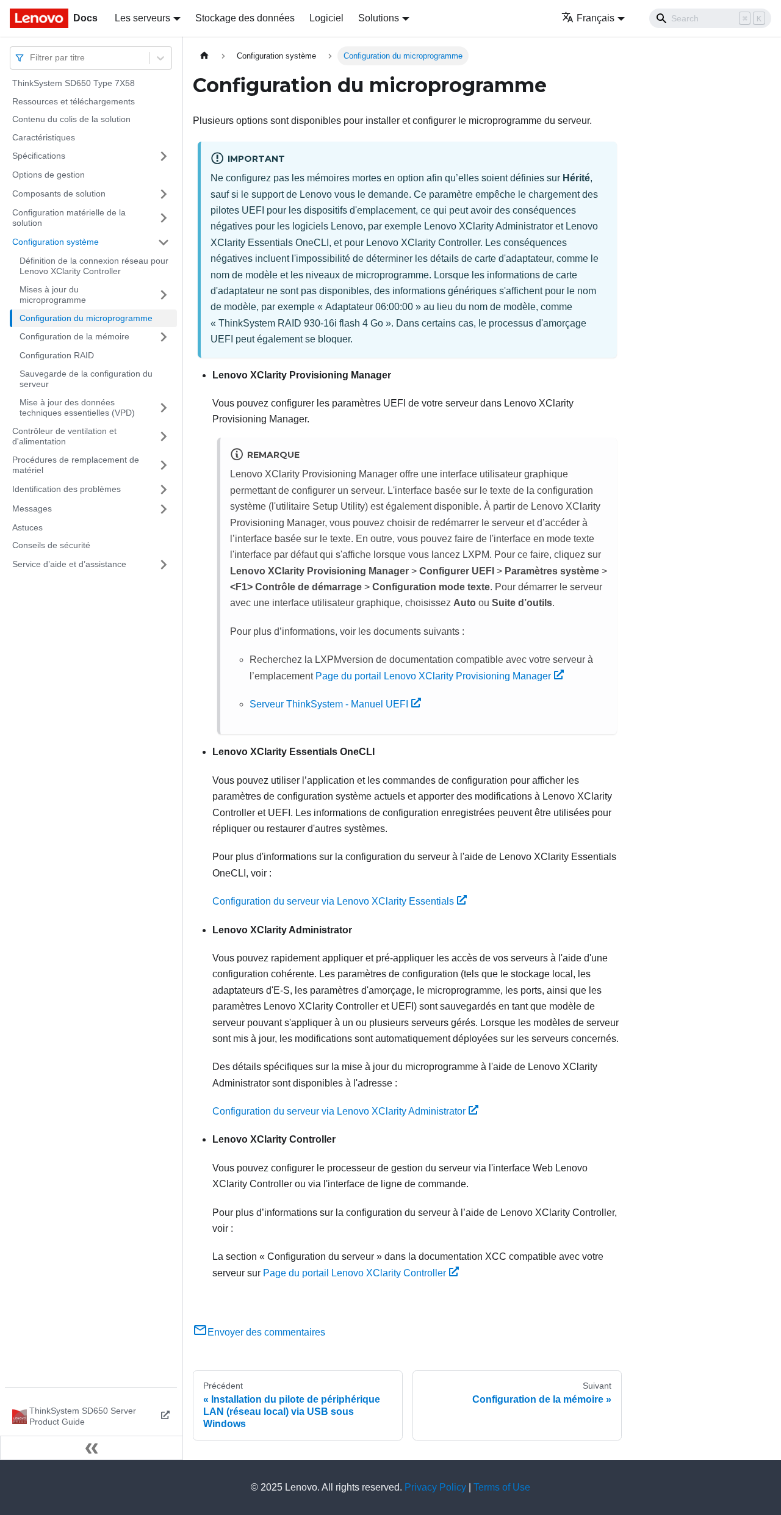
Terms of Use (501, 1487)
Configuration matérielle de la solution (69, 218)
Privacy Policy (435, 1487)
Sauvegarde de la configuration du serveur (86, 379)
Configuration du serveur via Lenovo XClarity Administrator (339, 1111)
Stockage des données (245, 18)
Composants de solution (59, 193)
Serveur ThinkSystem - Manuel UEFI (329, 704)
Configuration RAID (57, 355)
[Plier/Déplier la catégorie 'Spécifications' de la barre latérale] (163, 156)
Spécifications (38, 156)
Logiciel (326, 18)
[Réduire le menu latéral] (91, 1448)
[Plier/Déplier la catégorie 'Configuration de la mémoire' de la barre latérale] (163, 337)
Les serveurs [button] (142, 18)
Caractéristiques (43, 137)
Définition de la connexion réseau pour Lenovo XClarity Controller (94, 266)
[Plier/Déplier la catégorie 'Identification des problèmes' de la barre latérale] (163, 489)
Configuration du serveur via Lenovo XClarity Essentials (333, 901)
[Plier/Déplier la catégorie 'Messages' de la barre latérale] (163, 509)
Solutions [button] (378, 18)
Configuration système (55, 242)
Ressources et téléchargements (73, 101)
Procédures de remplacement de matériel (75, 465)
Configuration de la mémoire (74, 336)
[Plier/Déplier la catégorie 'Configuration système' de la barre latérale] (163, 242)
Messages (32, 508)
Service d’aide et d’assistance (69, 564)
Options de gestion (48, 174)
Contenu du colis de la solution (71, 119)
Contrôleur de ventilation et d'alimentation (64, 436)
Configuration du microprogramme (86, 318)
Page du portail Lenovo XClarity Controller (354, 1273)
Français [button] (595, 18)
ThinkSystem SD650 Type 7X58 (73, 83)
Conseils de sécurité (51, 545)
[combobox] (31, 58)
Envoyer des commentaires (266, 1332)
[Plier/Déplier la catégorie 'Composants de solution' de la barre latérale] (163, 194)
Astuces (27, 527)
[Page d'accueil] (204, 55)
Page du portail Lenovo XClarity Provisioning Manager (433, 676)
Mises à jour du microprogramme (53, 294)
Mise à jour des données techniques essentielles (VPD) (77, 407)
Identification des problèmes (66, 489)
